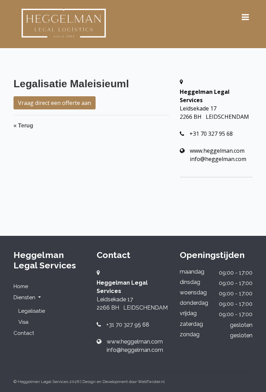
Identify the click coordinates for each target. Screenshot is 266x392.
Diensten (25, 297)
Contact (24, 333)
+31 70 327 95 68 (211, 133)
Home (21, 286)
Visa (23, 322)
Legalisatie (31, 311)
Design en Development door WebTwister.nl (123, 381)
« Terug (23, 125)
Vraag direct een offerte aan (54, 103)
